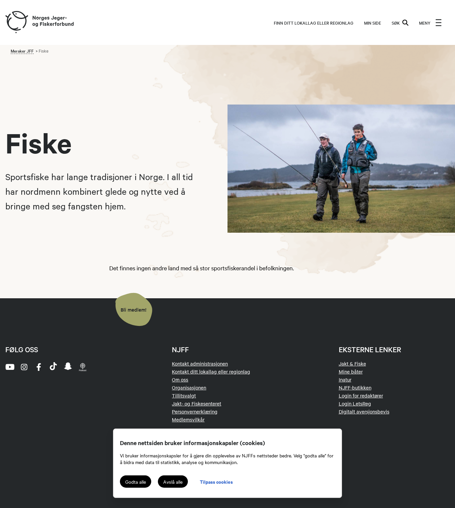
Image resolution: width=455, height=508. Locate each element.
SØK (396, 23)
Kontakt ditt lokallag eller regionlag (211, 371)
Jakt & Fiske (352, 363)
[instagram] (24, 367)
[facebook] (38, 367)
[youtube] (9, 367)
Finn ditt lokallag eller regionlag (313, 23)
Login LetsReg (355, 403)
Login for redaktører (361, 395)
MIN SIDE (372, 23)
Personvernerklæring (195, 411)
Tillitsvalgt (184, 395)
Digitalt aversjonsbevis (364, 411)
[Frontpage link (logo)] (16, 22)
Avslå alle (173, 481)
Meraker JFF (22, 51)
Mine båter (351, 371)
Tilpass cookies (216, 481)
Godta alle (135, 481)
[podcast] (82, 367)
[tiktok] (53, 367)
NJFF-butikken (355, 387)
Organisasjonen (189, 387)
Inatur (345, 379)
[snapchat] (68, 367)
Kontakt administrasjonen (200, 363)
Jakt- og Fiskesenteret (196, 403)
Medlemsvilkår (188, 419)
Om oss (180, 379)
